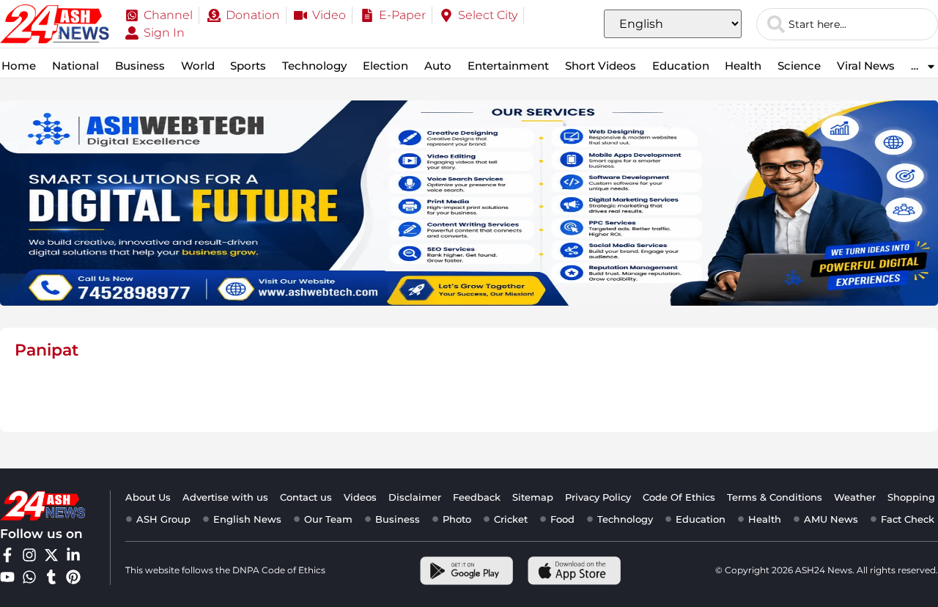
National (75, 66)
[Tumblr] (51, 577)
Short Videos (600, 66)
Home (18, 66)
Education (680, 66)
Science (799, 66)
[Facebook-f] (7, 555)
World (198, 66)
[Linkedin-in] (73, 555)
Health (743, 66)
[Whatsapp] (29, 577)
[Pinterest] (73, 577)
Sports (248, 66)
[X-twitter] (51, 555)
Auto (437, 66)
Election (385, 66)
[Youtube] (7, 577)
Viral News (866, 66)
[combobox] (847, 24)
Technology (314, 66)
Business (140, 66)
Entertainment (508, 66)
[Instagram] (29, 555)
